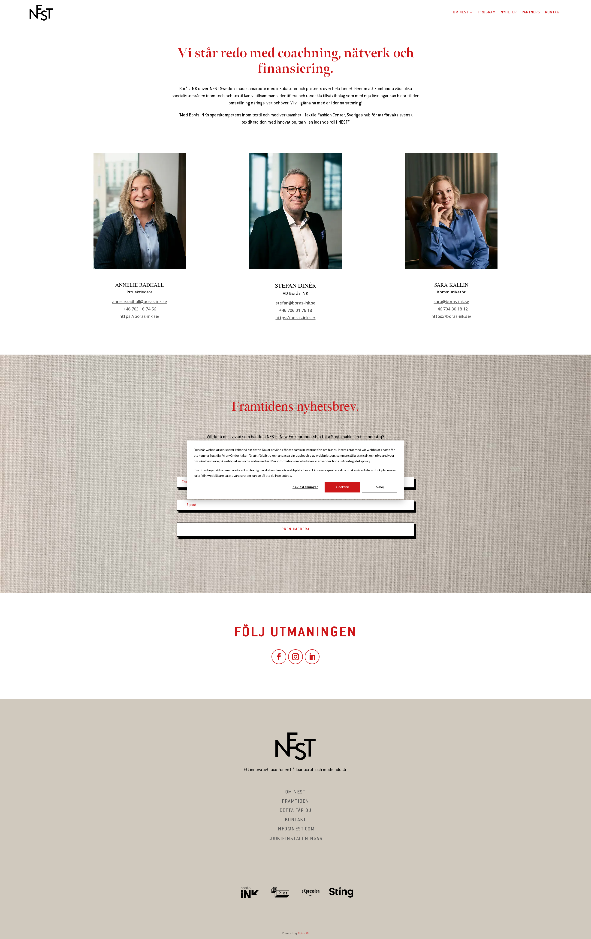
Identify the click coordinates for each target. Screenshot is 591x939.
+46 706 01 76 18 (295, 310)
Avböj (380, 487)
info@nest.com (295, 829)
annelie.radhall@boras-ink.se (139, 301)
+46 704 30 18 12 (451, 309)
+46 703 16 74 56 (139, 309)
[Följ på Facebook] (278, 656)
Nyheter (509, 12)
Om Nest (461, 12)
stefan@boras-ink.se (296, 303)
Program (487, 12)
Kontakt (553, 12)
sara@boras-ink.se (451, 301)
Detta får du (296, 810)
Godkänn (342, 487)
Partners (531, 12)
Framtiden (295, 801)
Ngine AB (303, 933)
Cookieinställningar (295, 839)
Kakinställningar (305, 487)
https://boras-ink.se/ (140, 316)
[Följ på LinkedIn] (312, 656)
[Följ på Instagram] (295, 656)
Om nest (295, 792)
